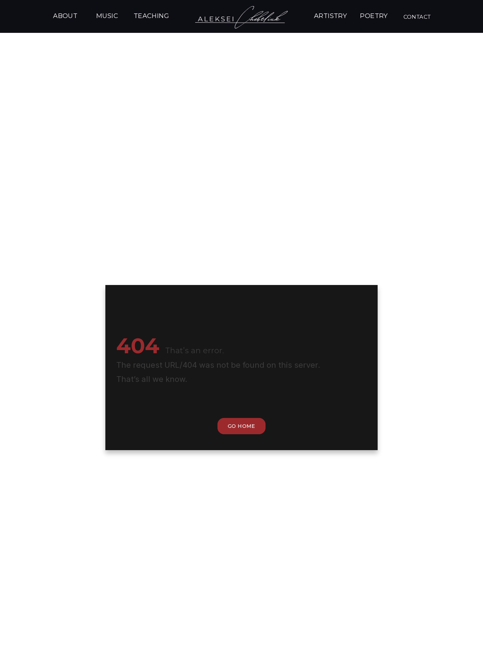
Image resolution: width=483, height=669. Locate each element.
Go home (241, 426)
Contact (417, 16)
